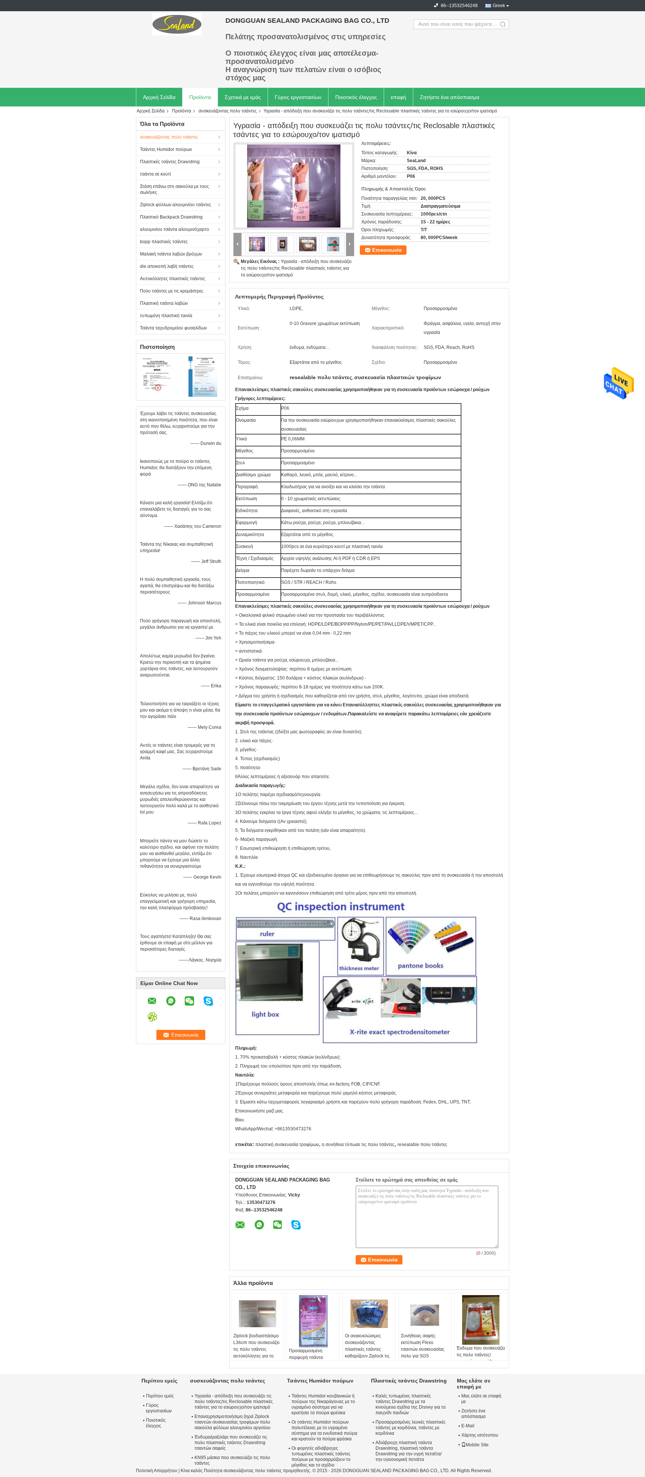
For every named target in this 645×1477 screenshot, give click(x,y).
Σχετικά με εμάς (243, 97)
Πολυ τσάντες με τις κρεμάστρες (171, 291)
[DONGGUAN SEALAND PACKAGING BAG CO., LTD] (177, 24)
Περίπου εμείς (160, 1396)
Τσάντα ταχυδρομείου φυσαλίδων (173, 328)
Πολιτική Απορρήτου (156, 1470)
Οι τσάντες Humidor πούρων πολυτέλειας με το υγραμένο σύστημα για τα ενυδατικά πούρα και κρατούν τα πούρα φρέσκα (324, 1430)
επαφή (398, 97)
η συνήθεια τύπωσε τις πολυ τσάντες (358, 1144)
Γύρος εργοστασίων (298, 97)
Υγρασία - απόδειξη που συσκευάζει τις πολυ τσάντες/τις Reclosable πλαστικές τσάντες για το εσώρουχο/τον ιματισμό (296, 268)
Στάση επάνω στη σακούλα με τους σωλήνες (174, 189)
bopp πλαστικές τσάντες (164, 241)
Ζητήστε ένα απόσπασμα (449, 97)
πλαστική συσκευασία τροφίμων (287, 1144)
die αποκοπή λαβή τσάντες (167, 266)
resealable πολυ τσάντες (422, 1144)
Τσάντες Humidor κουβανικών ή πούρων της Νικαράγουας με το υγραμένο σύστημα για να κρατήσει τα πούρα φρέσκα (323, 1404)
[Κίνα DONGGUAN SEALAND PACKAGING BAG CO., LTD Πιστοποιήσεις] (158, 376)
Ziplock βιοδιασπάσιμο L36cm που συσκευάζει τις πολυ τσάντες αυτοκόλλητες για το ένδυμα (256, 1349)
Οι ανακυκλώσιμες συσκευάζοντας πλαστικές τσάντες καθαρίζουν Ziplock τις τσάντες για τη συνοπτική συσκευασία (367, 1352)
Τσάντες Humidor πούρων (166, 149)
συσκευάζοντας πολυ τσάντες (228, 111)
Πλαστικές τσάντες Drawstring (170, 161)
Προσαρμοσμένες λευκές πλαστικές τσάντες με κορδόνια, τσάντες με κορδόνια (411, 1427)
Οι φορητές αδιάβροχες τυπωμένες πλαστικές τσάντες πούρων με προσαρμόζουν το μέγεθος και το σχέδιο (321, 1457)
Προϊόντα (200, 97)
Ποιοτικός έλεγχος (356, 97)
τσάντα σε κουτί (155, 174)
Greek (499, 5)
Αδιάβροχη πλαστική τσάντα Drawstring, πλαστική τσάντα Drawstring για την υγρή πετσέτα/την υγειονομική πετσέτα (409, 1451)
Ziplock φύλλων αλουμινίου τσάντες (175, 204)
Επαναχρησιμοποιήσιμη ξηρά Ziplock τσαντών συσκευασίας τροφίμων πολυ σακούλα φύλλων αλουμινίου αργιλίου (232, 1422)
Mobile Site (477, 1444)
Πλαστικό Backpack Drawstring (171, 217)
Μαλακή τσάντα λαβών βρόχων (171, 254)
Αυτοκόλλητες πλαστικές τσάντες (172, 278)
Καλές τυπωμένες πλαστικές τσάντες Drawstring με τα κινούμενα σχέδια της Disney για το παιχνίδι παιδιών (411, 1404)
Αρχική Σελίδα (159, 97)
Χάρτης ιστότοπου (479, 1435)
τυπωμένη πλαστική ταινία (166, 315)
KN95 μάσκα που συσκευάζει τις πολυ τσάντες (232, 1460)
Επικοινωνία (387, 250)
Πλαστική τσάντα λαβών (164, 303)
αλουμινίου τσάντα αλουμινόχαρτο (174, 229)
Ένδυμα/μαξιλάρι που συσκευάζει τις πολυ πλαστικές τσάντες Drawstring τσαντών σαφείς (230, 1442)
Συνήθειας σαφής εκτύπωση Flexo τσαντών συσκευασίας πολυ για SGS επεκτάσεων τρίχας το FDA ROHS (423, 1352)
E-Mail (467, 1425)
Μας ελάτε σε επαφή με (481, 1398)
